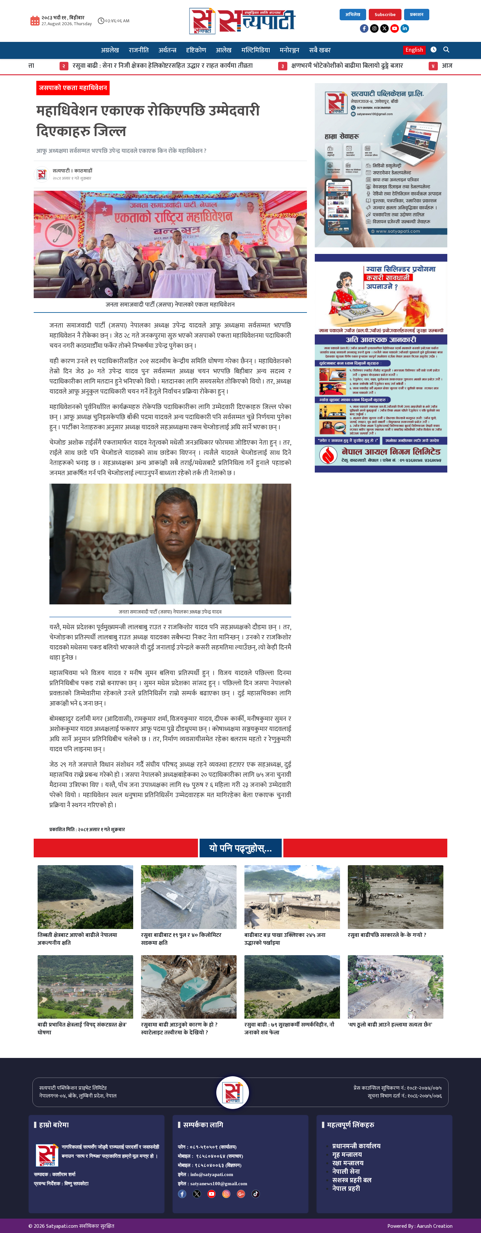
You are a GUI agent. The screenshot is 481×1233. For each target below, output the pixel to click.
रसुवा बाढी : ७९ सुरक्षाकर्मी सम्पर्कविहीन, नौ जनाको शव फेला (289, 1028)
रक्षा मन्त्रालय (348, 1163)
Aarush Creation (435, 1226)
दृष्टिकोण (196, 50)
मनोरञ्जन (289, 50)
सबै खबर (320, 50)
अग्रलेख (110, 50)
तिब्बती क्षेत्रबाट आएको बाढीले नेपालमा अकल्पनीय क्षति (77, 939)
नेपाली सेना (346, 1171)
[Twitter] (384, 28)
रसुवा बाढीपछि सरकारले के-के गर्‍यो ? (387, 935)
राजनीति (139, 50)
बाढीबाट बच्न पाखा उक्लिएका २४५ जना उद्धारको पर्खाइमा (285, 939)
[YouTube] (394, 28)
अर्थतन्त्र (167, 50)
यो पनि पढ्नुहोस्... (240, 848)
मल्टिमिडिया (255, 50)
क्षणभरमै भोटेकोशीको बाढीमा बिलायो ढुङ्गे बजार (279, 65)
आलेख (224, 50)
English (414, 50)
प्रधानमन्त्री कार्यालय (356, 1146)
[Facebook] (364, 28)
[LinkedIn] (405, 28)
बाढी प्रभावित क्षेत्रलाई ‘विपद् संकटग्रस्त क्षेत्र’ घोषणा (82, 1028)
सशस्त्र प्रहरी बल (352, 1180)
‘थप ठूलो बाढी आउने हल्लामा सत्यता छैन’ (390, 1024)
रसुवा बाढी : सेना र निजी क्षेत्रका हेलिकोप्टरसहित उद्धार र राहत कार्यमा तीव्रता (95, 65)
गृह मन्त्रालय (347, 1154)
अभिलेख (353, 14)
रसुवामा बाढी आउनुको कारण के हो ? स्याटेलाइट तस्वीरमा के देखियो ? (179, 1028)
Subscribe (385, 14)
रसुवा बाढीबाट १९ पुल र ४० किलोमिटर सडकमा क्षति (181, 939)
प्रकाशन (416, 14)
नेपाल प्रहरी (346, 1188)
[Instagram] (374, 28)
